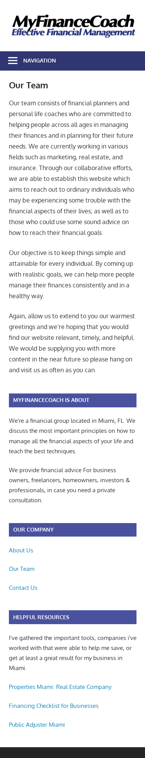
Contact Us (23, 587)
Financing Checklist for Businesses (54, 705)
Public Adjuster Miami (37, 724)
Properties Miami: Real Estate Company (60, 686)
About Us (21, 550)
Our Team (21, 568)
